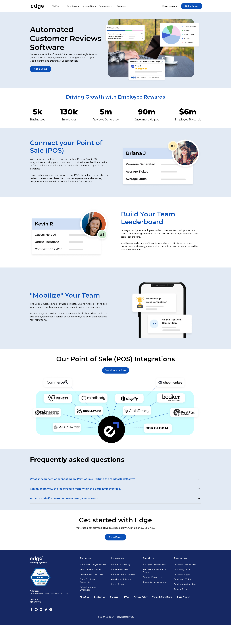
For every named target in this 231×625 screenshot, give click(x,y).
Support (121, 6)
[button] (58, 6)
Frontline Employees (152, 577)
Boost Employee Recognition (87, 580)
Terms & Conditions (162, 597)
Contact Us (99, 597)
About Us (84, 597)
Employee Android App (185, 584)
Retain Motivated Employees (88, 588)
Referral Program (182, 589)
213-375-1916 (35, 602)
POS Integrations (182, 569)
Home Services (118, 584)
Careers (114, 597)
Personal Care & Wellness (123, 574)
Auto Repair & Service (121, 579)
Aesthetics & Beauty (120, 564)
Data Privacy (183, 597)
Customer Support (182, 574)
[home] (38, 6)
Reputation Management (155, 582)
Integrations (89, 6)
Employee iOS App (183, 579)
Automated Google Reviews (93, 564)
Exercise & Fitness (119, 569)
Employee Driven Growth (154, 564)
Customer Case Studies (185, 564)
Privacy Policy (140, 597)
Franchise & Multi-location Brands (154, 570)
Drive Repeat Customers (91, 574)
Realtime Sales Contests (91, 569)
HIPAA (126, 597)
